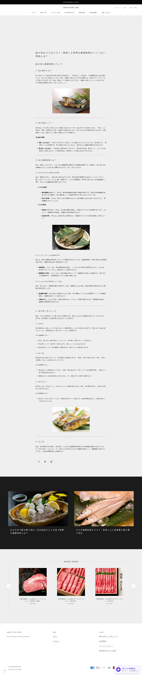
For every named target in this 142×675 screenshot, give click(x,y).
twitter (55, 637)
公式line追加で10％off (71, 2)
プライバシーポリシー (106, 646)
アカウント (117, 7)
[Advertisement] (71, 31)
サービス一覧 (55, 12)
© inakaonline (14, 666)
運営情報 (82, 12)
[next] (133, 586)
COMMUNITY (69, 12)
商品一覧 (44, 12)
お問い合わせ (105, 12)
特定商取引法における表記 (107, 651)
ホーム (34, 12)
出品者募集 (93, 12)
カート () (133, 7)
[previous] (8, 586)
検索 (124, 7)
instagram (56, 641)
